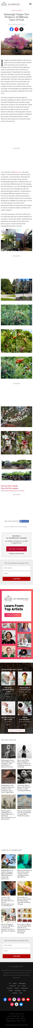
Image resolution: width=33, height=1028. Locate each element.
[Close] (29, 489)
